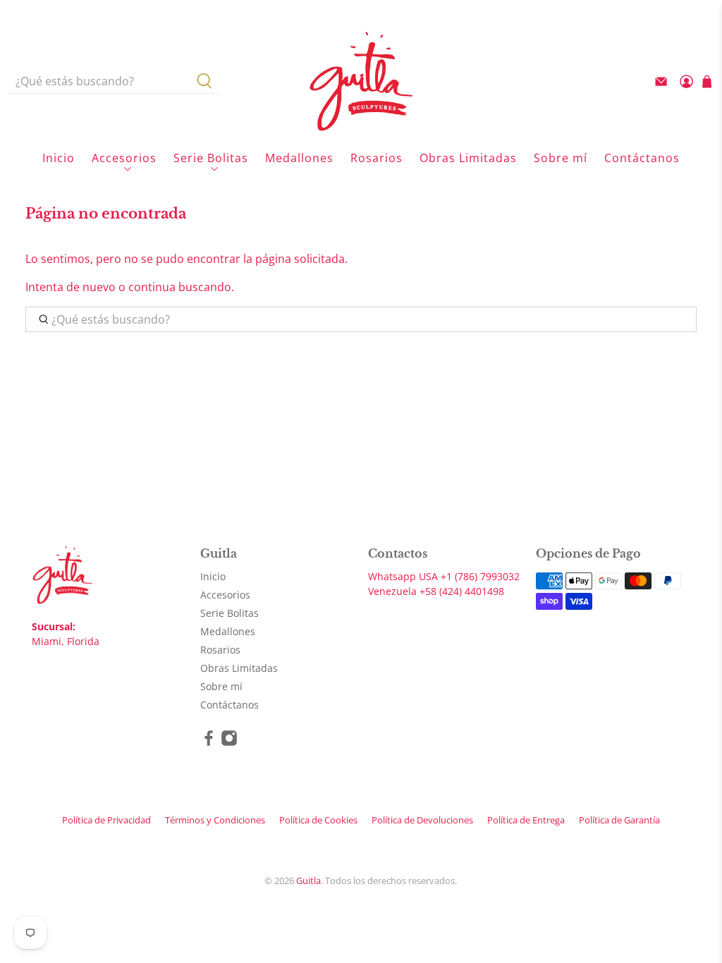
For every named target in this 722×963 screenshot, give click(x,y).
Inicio (58, 158)
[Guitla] (361, 81)
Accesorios (124, 158)
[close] (697, 11)
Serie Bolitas (210, 158)
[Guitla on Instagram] (229, 742)
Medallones (299, 158)
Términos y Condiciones (215, 820)
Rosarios (376, 158)
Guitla (308, 880)
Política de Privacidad (106, 820)
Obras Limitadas (468, 158)
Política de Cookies (318, 820)
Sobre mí (560, 158)
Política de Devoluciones (422, 820)
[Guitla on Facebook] (208, 742)
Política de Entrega (526, 820)
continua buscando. (181, 287)
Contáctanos (642, 158)
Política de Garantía (619, 820)
